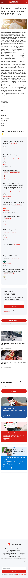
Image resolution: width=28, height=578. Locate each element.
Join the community (14, 320)
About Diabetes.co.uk (10, 548)
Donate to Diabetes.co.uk (14, 551)
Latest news (14, 391)
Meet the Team (21, 553)
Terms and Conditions (14, 556)
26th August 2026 (6, 386)
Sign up (6, 415)
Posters (6, 554)
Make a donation (14, 324)
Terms (19, 310)
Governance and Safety (9, 553)
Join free (6, 440)
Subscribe (14, 306)
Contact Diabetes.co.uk (14, 550)
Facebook (6, 118)
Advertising (20, 548)
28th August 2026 (6, 348)
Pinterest (5, 122)
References (12, 554)
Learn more (7, 467)
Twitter (5, 120)
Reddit (5, 124)
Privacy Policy (7, 311)
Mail (4, 125)
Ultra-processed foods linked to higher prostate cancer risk (12, 381)
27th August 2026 (6, 367)
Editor (2, 110)
